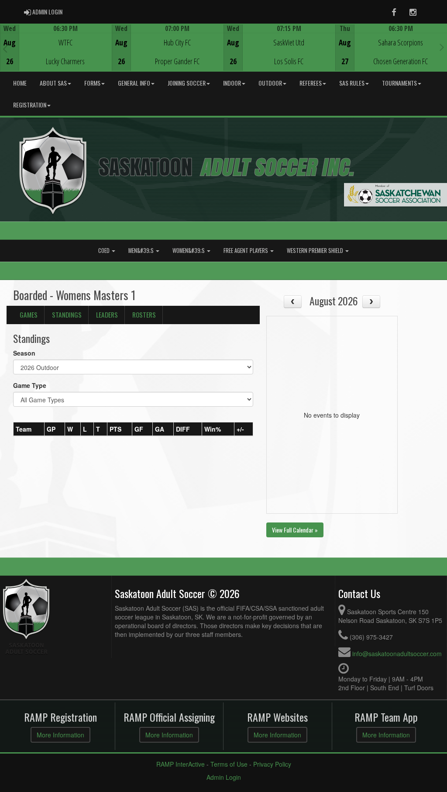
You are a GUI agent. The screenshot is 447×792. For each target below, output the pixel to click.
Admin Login (223, 777)
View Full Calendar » (295, 529)
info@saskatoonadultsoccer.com (397, 653)
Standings (67, 314)
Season (24, 353)
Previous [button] (5, 48)
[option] (56, 47)
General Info (134, 82)
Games (29, 314)
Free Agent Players (246, 250)
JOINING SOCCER (187, 82)
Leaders (107, 314)
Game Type (29, 385)
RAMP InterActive (180, 764)
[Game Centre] (56, 54)
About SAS (53, 82)
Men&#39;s (141, 250)
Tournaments (399, 82)
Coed (104, 250)
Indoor (232, 82)
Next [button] (442, 47)
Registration (29, 104)
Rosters (144, 314)
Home (20, 82)
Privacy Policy (272, 764)
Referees (310, 82)
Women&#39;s (189, 250)
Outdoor (270, 82)
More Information (60, 734)
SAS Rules (351, 82)
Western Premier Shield (315, 250)
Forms (92, 82)
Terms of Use (229, 764)
